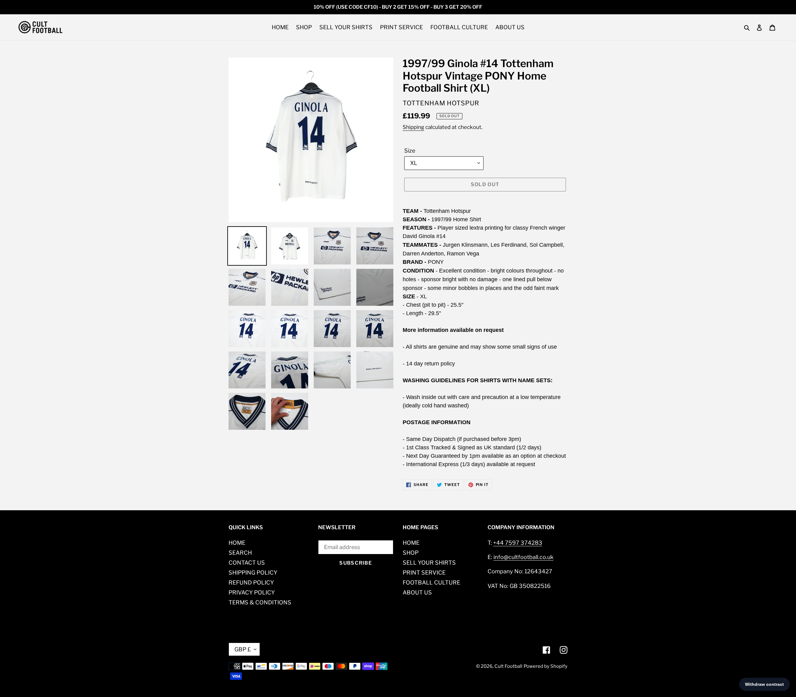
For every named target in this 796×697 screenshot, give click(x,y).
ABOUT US (417, 592)
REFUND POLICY (251, 582)
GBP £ (242, 649)
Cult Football (508, 666)
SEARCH (240, 552)
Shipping (413, 127)
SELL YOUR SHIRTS (429, 562)
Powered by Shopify (545, 666)
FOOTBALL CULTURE (431, 582)
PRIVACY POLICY (252, 592)
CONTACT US (247, 562)
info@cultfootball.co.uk (523, 557)
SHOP (411, 552)
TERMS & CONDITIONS (260, 602)
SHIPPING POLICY (253, 572)
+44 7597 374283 (517, 542)
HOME (237, 542)
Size (409, 150)
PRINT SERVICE (424, 572)
